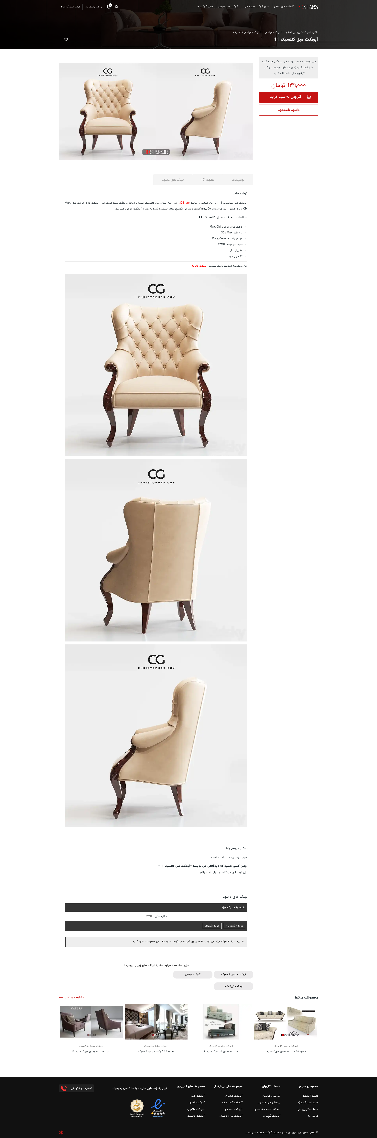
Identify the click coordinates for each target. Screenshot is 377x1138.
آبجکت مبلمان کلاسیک (247, 32)
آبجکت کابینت (196, 1116)
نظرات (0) (207, 180)
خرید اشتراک (212, 926)
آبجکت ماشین (196, 1109)
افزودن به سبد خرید (285, 96)
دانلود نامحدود (288, 110)
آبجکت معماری (233, 1109)
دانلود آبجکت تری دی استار (302, 32)
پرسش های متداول (269, 1102)
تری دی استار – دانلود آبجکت (280, 1132)
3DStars (184, 203)
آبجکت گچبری (271, 1116)
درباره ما (313, 1116)
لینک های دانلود (173, 180)
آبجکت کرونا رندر (234, 986)
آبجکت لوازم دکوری (231, 1116)
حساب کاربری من (307, 1109)
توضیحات (238, 180)
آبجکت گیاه (197, 1096)
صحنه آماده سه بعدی (267, 1109)
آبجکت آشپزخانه (232, 1102)
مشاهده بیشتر (74, 998)
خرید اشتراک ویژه (308, 1102)
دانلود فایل (160, 916)
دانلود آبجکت (310, 1096)
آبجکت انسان (197, 1102)
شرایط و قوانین (271, 1096)
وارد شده (211, 872)
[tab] (238, 179)
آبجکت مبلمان (273, 32)
